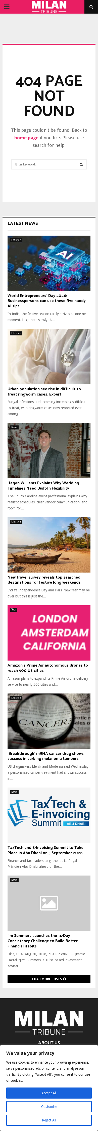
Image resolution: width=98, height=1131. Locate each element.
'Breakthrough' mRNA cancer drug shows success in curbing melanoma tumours (46, 756)
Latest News (23, 223)
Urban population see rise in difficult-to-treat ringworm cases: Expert (45, 392)
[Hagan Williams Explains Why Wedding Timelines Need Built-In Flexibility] (49, 450)
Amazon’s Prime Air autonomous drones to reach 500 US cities (48, 668)
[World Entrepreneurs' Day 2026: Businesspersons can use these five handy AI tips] (49, 263)
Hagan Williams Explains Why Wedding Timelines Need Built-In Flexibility (43, 486)
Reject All (49, 1120)
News (14, 427)
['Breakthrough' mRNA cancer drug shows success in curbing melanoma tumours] (49, 721)
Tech (13, 609)
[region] (49, 1088)
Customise (49, 1107)
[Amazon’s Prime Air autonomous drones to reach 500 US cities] (49, 633)
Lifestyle (16, 240)
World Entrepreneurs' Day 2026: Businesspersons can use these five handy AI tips (47, 301)
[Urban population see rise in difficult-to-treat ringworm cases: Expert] (49, 356)
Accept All (49, 1093)
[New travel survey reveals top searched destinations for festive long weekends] (49, 545)
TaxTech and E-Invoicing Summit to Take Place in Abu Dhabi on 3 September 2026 (45, 850)
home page (26, 137)
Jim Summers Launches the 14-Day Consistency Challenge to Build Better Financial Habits (43, 941)
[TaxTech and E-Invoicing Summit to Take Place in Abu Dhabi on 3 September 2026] (49, 815)
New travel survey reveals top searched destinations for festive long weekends (44, 580)
